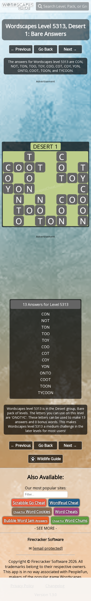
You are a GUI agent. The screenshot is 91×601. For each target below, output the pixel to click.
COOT (45, 379)
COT (45, 353)
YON (45, 366)
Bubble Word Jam (26, 520)
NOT (45, 320)
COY (45, 360)
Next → (70, 49)
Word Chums (70, 520)
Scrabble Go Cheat (29, 502)
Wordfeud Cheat (64, 502)
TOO (46, 333)
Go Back (45, 49)
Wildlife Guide (49, 458)
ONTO (45, 373)
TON (45, 327)
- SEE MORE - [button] (45, 528)
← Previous (21, 49)
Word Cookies (31, 511)
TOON (45, 386)
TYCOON (45, 392)
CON (46, 314)
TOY (45, 340)
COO (45, 346)
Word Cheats (66, 511)
